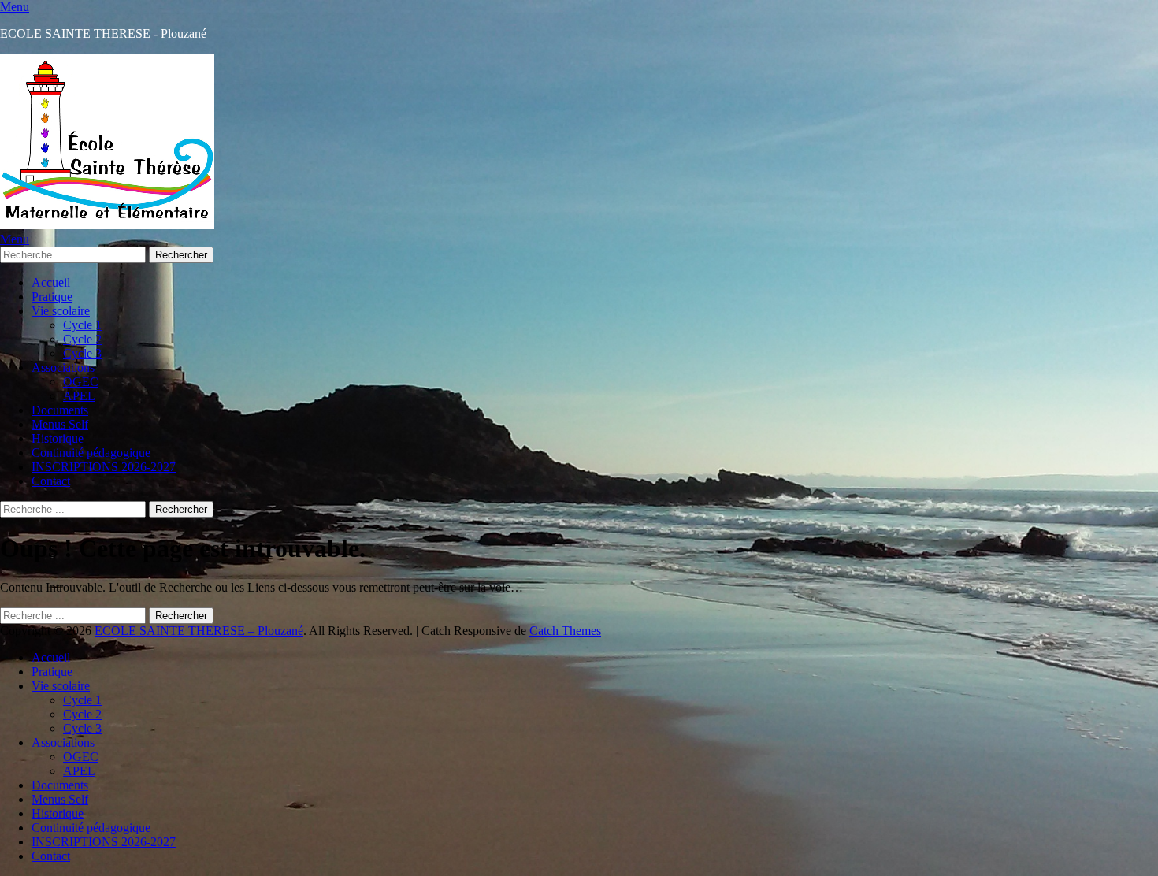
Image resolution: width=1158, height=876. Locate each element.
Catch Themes (565, 630)
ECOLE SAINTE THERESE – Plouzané (199, 630)
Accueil (51, 282)
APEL (79, 396)
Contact (51, 481)
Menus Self (60, 424)
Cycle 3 (82, 353)
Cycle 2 (82, 339)
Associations (63, 367)
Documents (60, 410)
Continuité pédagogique (91, 452)
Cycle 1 (82, 325)
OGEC (80, 381)
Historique (58, 438)
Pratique (52, 296)
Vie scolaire (61, 310)
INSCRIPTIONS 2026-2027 (104, 466)
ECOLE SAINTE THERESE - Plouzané (103, 33)
